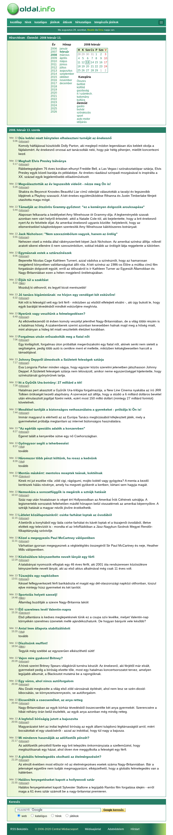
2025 (54, 108)
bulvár (80, 109)
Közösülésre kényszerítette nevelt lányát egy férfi (56, 557)
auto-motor (83, 118)
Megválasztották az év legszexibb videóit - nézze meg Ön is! (64, 184)
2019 (54, 89)
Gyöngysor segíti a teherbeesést (43, 443)
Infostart (23, 141)
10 (105, 58)
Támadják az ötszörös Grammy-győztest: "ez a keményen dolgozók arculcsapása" (81, 207)
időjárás (82, 122)
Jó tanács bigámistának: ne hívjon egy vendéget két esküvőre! (66, 294)
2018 (54, 86)
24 (105, 66)
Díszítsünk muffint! (33, 643)
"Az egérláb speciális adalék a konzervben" (51, 428)
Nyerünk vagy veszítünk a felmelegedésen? (51, 313)
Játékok (55, 22)
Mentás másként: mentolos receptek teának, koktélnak (60, 473)
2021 (54, 95)
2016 (54, 80)
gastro (80, 106)
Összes (81, 81)
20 (87, 66)
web (24, 816)
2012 (54, 67)
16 (100, 62)
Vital (21, 446)
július (63, 67)
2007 (54, 51)
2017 (54, 83)
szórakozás (84, 112)
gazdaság (83, 90)
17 (105, 62)
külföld (81, 87)
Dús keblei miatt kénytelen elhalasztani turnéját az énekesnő (65, 138)
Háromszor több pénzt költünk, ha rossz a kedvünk (57, 458)
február (64, 51)
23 (100, 66)
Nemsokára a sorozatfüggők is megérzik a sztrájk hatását (62, 492)
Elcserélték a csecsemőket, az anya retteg (50, 700)
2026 (54, 111)
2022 (54, 99)
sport (80, 115)
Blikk (22, 283)
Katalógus (40, 22)
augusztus (66, 70)
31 (92, 54)
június (63, 64)
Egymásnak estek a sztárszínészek (45, 253)
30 (87, 54)
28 (79, 54)
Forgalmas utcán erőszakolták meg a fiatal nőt (54, 336)
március (64, 55)
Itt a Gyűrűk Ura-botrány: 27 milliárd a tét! (50, 382)
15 (96, 62)
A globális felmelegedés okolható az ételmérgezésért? (59, 756)
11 (78, 62)
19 (83, 66)
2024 (54, 105)
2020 (54, 92)
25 (79, 70)
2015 (54, 77)
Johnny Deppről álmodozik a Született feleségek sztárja (61, 359)
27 (87, 70)
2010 (54, 61)
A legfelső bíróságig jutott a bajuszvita (48, 719)
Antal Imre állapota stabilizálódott (44, 628)
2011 (54, 64)
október (64, 77)
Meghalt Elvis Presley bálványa (42, 161)
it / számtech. (85, 93)
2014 (54, 73)
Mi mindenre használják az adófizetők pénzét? (53, 738)
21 (92, 66)
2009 (54, 58)
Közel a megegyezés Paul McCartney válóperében (56, 538)
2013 (54, 70)
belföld (81, 84)
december (66, 83)
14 (92, 62)
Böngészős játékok (106, 22)
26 (83, 70)
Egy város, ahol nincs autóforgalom (45, 681)
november (66, 80)
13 (87, 62)
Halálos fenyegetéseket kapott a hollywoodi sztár (56, 779)
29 (83, 54)
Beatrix (91, 30)
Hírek (28, 22)
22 (96, 66)
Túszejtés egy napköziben (38, 575)
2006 (54, 48)
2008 (54, 55)
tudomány (83, 96)
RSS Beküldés (19, 829)
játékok (74, 816)
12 (83, 62)
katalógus (41, 816)
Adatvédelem (116, 829)
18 (79, 66)
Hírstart (135, 829)
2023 (54, 102)
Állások (67, 22)
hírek (58, 816)
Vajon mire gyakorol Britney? (40, 658)
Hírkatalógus (83, 22)
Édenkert (24, 476)
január (64, 48)
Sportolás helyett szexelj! (37, 594)
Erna (100, 30)
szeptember (67, 73)
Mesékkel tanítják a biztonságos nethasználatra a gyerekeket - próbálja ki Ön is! (79, 409)
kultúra (81, 100)
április (63, 58)
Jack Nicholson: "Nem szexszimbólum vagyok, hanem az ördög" (68, 234)
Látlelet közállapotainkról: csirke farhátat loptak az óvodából (65, 515)
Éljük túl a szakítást (33, 280)
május (63, 61)
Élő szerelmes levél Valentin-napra (44, 609)
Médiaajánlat (93, 829)
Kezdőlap (16, 22)
